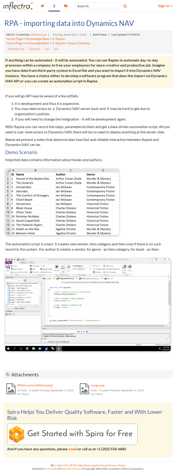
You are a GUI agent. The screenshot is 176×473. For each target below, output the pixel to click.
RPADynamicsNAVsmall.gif (35, 385)
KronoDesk (51, 468)
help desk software (71, 468)
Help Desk (83, 465)
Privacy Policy (117, 465)
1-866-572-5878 (65, 465)
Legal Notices (99, 465)
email (72, 449)
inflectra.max (38, 34)
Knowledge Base (37, 39)
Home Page (14, 39)
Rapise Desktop (79, 43)
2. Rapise (58, 39)
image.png (97, 385)
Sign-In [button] (164, 5)
